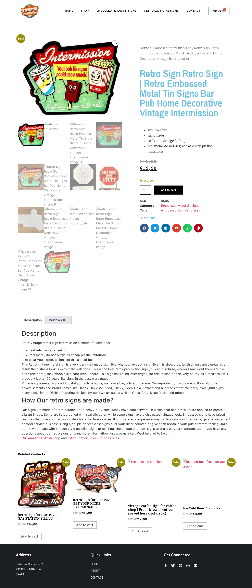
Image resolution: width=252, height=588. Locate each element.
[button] (115, 42)
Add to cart (168, 190)
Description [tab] (33, 320)
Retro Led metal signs (161, 10)
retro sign (192, 210)
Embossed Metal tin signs (116, 10)
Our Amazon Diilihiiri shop (41, 438)
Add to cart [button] (29, 536)
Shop (85, 10)
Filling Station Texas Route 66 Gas (93, 438)
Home (69, 10)
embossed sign (172, 210)
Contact (193, 10)
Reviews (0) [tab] (58, 320)
